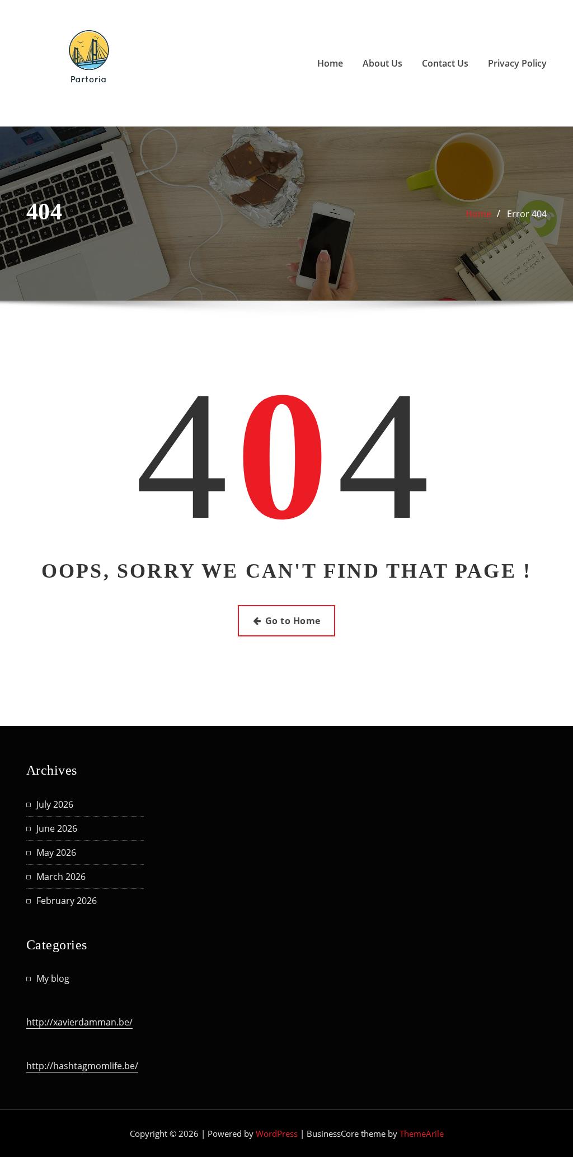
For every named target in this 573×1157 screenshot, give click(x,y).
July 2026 (54, 804)
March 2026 (61, 876)
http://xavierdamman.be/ (79, 1022)
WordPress (277, 1133)
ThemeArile (422, 1133)
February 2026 (66, 900)
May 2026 (56, 852)
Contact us (445, 63)
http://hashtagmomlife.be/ (82, 1066)
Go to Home (293, 621)
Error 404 (527, 214)
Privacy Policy (517, 63)
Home (330, 63)
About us (382, 63)
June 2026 (56, 828)
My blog (52, 978)
